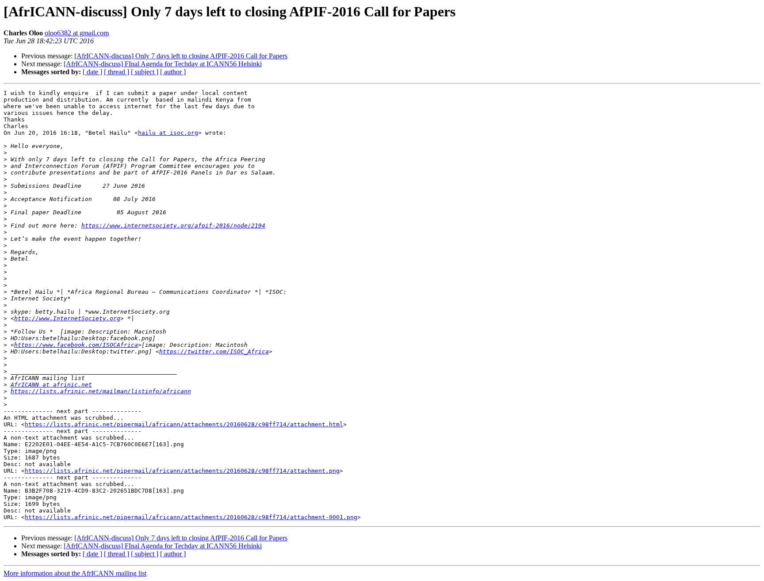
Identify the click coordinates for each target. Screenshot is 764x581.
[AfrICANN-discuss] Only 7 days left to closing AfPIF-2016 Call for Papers (180, 56)
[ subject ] (144, 72)
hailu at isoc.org (168, 132)
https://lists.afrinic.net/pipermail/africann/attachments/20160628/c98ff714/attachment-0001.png (191, 517)
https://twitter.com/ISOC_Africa (214, 351)
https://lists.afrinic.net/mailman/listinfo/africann (101, 391)
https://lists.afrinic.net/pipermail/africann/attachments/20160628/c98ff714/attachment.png (182, 470)
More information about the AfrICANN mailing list (75, 573)
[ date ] (92, 72)
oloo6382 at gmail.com (77, 33)
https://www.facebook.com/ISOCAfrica (76, 345)
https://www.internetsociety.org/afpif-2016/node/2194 (173, 225)
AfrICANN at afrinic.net (51, 384)
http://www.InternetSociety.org (67, 318)
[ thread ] (116, 72)
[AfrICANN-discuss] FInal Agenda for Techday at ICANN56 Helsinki (163, 64)
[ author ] (173, 72)
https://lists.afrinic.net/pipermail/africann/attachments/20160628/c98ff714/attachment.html (184, 424)
